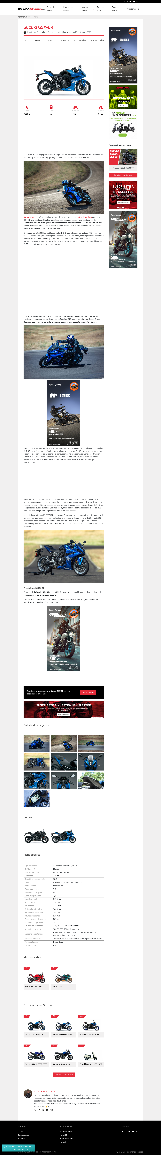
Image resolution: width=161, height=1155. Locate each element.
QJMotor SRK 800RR (32, 968)
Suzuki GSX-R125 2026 (60, 1016)
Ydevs (54, 1152)
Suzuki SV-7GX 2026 (32, 1016)
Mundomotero (133, 9)
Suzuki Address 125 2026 (89, 1046)
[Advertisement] (64, 137)
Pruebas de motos (68, 9)
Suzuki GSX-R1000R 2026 (34, 1046)
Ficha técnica (63, 40)
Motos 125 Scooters (66, 1138)
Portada (21, 17)
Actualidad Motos (66, 1131)
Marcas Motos (85, 9)
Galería (37, 40)
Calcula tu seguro (88, 692)
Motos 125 (63, 1135)
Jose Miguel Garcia (45, 1091)
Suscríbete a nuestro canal (123, 175)
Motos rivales (80, 40)
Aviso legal (120, 1152)
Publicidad (21, 1138)
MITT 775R (55, 968)
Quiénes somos (23, 1135)
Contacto (21, 1131)
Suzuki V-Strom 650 (59, 1046)
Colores (49, 40)
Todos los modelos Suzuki (64, 1074)
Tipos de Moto (100, 9)
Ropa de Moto (115, 9)
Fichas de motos (51, 9)
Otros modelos (97, 40)
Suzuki (35, 17)
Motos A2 (63, 1142)
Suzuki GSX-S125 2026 (87, 1016)
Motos (28, 17)
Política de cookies (135, 1152)
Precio (26, 40)
